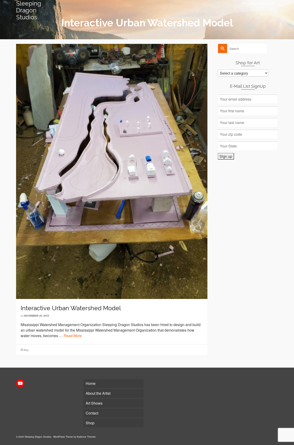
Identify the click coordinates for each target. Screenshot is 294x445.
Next (209, 171)
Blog (26, 350)
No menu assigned (257, 3)
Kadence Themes (86, 436)
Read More (73, 335)
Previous (14, 171)
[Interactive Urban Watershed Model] (111, 171)
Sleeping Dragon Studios (28, 10)
